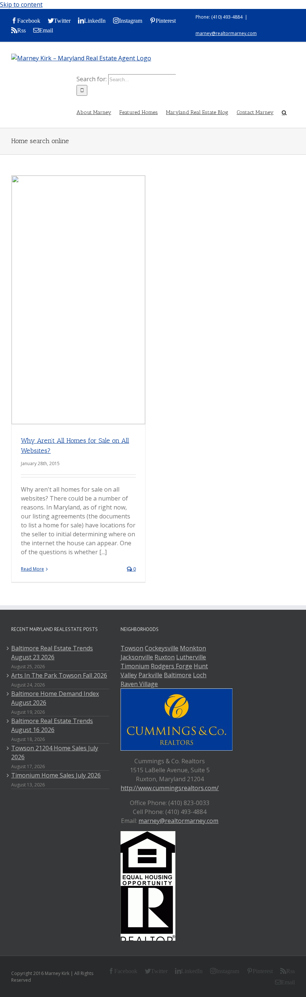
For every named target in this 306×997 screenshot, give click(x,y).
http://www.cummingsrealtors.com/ (170, 788)
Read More (32, 569)
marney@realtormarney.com (226, 33)
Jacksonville (137, 657)
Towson (132, 648)
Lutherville (191, 657)
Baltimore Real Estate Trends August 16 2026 (52, 725)
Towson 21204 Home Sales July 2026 (54, 752)
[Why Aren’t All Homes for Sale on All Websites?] (78, 300)
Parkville (150, 675)
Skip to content (21, 4)
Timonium (135, 666)
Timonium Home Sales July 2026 (56, 775)
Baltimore (177, 675)
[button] (284, 112)
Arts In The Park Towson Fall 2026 (59, 675)
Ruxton (164, 657)
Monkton (193, 648)
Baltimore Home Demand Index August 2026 (55, 698)
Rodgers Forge (171, 666)
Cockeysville (161, 648)
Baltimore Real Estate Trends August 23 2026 (52, 652)
